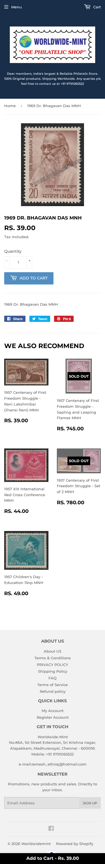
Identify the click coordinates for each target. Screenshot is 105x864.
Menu (16, 7)
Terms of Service (52, 684)
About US (52, 651)
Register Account (53, 717)
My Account (53, 710)
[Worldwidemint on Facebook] (51, 829)
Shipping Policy (52, 671)
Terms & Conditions (52, 658)
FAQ (52, 678)
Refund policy (53, 691)
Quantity (13, 251)
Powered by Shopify (74, 843)
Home (10, 105)
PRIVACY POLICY (52, 664)
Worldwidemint (36, 843)
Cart (96, 7)
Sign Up (90, 803)
